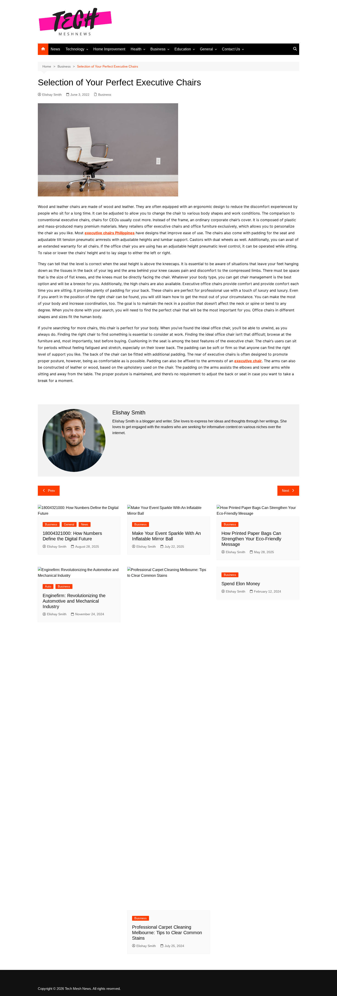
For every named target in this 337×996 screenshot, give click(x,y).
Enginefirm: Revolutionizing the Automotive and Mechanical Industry (74, 601)
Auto (48, 586)
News (55, 49)
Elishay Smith (52, 94)
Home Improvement (109, 49)
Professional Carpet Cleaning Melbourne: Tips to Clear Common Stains (167, 933)
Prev (51, 491)
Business (158, 49)
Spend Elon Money (240, 583)
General (206, 49)
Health (136, 49)
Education (182, 49)
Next (285, 491)
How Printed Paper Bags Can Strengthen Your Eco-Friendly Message (251, 539)
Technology (75, 49)
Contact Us (231, 49)
